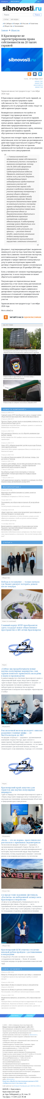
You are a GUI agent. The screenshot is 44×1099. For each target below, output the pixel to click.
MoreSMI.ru (37, 1086)
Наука (4, 665)
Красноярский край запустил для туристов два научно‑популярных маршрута (18, 789)
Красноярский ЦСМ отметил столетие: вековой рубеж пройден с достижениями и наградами (21, 952)
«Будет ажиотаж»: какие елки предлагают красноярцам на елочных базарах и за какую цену (21, 513)
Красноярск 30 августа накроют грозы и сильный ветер (19, 985)
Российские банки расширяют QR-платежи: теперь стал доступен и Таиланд (20, 458)
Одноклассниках (32, 317)
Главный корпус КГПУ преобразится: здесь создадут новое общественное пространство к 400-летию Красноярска (21, 416)
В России (24, 23)
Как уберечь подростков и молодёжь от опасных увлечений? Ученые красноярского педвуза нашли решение (18, 473)
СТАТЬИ (7, 542)
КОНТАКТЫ (14, 1016)
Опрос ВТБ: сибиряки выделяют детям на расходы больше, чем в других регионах (21, 446)
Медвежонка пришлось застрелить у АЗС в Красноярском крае (21, 998)
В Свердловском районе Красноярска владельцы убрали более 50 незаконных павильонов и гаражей (21, 351)
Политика (34, 23)
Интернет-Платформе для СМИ (23, 1086)
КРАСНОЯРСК (15, 1)
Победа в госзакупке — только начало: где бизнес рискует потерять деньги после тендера (20, 584)
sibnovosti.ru (33, 1035)
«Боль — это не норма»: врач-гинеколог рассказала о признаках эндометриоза (21, 841)
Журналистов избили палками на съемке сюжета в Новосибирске (18, 493)
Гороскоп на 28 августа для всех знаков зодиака (17, 989)
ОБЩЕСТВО (39, 81)
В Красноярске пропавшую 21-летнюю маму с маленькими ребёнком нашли (19, 377)
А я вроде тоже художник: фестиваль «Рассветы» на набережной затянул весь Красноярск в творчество (21, 897)
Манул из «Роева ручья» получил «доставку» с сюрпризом (21, 975)
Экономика (18, 26)
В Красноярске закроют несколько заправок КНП (20, 402)
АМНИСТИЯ (39, 87)
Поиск (37, 15)
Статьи (6, 19)
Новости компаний (9, 621)
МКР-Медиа (14, 19)
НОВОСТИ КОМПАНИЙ (14, 409)
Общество (8, 26)
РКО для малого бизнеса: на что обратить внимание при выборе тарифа (20, 434)
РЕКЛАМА (30, 1016)
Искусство (6, 891)
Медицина (6, 726)
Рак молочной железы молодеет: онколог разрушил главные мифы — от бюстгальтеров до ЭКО (22, 732)
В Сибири (8, 23)
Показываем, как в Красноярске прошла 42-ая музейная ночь (20, 503)
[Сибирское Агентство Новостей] (22, 8)
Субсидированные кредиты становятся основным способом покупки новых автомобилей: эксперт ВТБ (21, 481)
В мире (16, 23)
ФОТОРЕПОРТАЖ (12, 487)
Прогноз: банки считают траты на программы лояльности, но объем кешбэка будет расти (21, 422)
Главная (4, 30)
